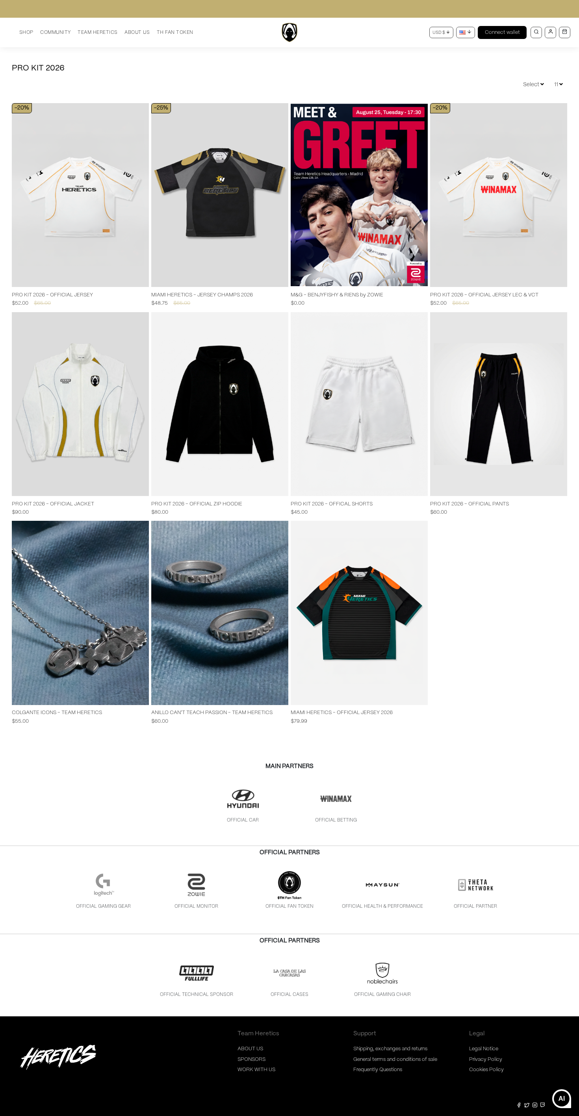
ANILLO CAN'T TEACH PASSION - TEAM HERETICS (212, 712)
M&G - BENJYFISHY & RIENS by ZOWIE (337, 295)
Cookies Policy (486, 1069)
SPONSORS (251, 1059)
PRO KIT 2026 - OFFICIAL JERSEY (52, 295)
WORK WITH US (256, 1069)
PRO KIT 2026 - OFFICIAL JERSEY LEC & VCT (484, 295)
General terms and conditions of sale (395, 1059)
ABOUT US (250, 1048)
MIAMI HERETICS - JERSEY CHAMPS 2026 (202, 295)
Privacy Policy (485, 1059)
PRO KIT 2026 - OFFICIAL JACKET (53, 504)
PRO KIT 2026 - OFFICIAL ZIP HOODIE (196, 504)
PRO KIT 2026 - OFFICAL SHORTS (332, 504)
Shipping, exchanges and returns (390, 1048)
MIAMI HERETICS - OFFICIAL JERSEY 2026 (342, 712)
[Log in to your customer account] (550, 32)
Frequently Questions (377, 1069)
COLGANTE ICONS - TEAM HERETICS (57, 712)
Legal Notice (483, 1048)
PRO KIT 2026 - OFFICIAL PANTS (469, 504)
